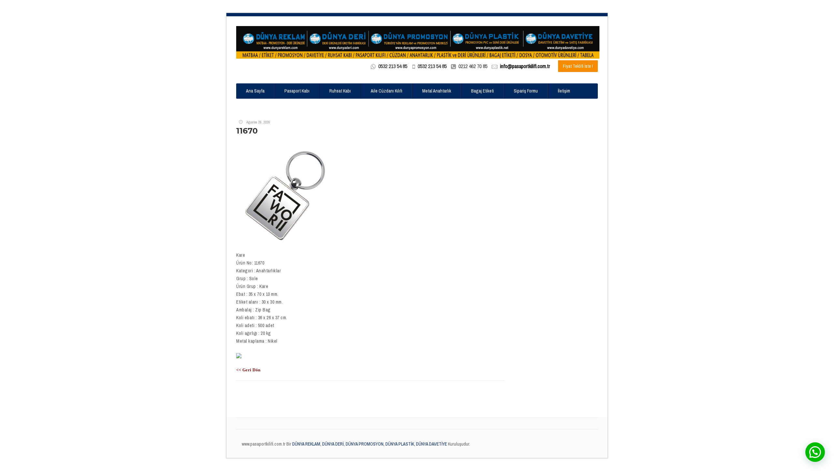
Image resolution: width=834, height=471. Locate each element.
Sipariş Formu (526, 91)
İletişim (564, 91)
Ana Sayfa (255, 91)
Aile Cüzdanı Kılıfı (386, 91)
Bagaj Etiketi (482, 91)
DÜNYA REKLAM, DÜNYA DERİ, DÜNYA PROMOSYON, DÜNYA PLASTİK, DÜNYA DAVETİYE (369, 444)
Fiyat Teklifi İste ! (578, 66)
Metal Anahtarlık (436, 91)
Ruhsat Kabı (340, 91)
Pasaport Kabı (296, 91)
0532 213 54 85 (392, 66)
